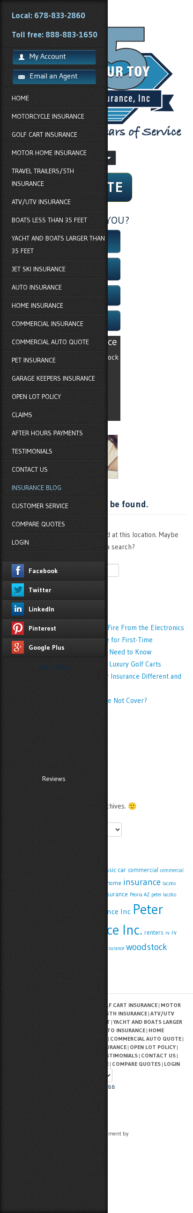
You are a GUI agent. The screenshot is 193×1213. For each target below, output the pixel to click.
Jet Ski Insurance (39, 269)
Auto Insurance (37, 287)
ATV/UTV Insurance (41, 202)
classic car (112, 870)
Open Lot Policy (36, 396)
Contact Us (30, 469)
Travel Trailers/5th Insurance (43, 177)
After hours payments (47, 433)
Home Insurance (37, 305)
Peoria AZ (139, 895)
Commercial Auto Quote (50, 342)
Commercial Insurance (47, 323)
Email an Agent (54, 75)
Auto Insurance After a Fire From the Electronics (111, 627)
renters (153, 932)
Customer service (40, 506)
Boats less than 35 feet (49, 220)
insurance (142, 882)
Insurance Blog (36, 487)
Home (20, 98)
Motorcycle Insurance (48, 116)
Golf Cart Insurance (44, 134)
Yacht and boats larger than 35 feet (58, 244)
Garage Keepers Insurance (53, 378)
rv (167, 933)
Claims (22, 415)
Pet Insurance (34, 360)
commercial (143, 869)
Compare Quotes (38, 524)
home (114, 883)
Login (20, 542)
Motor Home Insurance (49, 153)
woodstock (146, 946)
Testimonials (32, 451)
